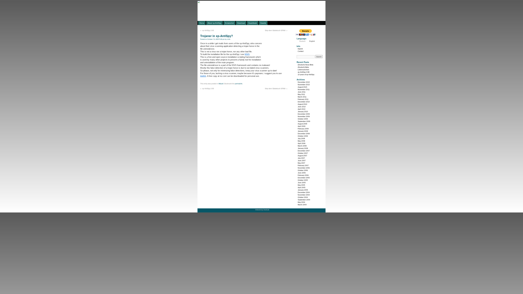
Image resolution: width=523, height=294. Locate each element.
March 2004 (302, 205)
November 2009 (304, 116)
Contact (300, 51)
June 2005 (302, 183)
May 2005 (301, 185)
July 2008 (301, 139)
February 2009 (303, 129)
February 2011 (303, 99)
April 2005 (301, 188)
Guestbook (252, 23)
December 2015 (304, 82)
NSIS (247, 54)
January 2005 (303, 190)
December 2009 (304, 114)
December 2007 (304, 151)
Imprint (300, 49)
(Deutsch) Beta (303, 67)
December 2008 (304, 134)
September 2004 (304, 200)
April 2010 (301, 109)
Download (241, 23)
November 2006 (304, 168)
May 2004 (301, 202)
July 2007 (301, 158)
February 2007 (303, 165)
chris (228, 39)
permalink (238, 83)
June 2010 (302, 107)
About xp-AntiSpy (214, 23)
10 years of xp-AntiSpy (306, 75)
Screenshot (229, 23)
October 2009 (303, 119)
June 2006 (302, 173)
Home (202, 23)
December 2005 (304, 178)
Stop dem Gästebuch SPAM (276, 30)
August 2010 (302, 104)
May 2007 (301, 163)
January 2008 (303, 148)
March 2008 (302, 146)
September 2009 (304, 121)
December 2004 (304, 192)
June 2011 (301, 92)
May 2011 (301, 94)
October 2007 (303, 153)
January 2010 (303, 112)
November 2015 (304, 85)
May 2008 (301, 141)
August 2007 (302, 156)
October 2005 (303, 180)
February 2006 (303, 175)
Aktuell (221, 83)
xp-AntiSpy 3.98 (303, 72)
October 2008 (303, 136)
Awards (263, 23)
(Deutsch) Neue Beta (305, 65)
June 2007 (302, 161)
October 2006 (303, 170)
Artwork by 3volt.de (262, 210)
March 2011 (302, 97)
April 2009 (301, 126)
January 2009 (303, 131)
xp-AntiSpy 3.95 (207, 30)
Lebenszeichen (303, 70)
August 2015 (302, 87)
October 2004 (303, 197)
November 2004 (304, 195)
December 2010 (304, 102)
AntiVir (203, 76)
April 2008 (301, 143)
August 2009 (302, 124)
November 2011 (304, 90)
